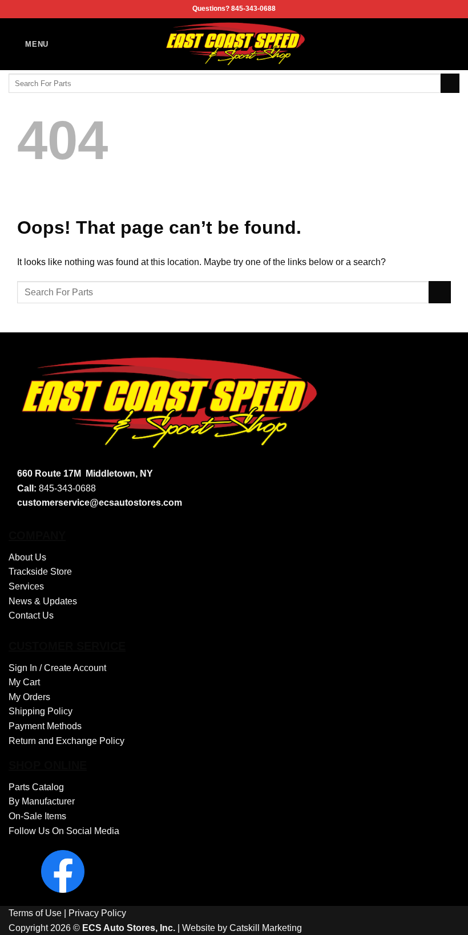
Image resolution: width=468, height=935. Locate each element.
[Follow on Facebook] (452, 44)
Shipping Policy (40, 711)
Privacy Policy (97, 913)
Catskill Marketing (265, 928)
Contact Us (31, 615)
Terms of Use (35, 913)
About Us (27, 557)
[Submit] (450, 83)
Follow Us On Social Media (64, 831)
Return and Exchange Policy (66, 741)
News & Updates (43, 601)
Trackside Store (40, 571)
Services (26, 586)
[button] (29, 44)
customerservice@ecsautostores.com (99, 502)
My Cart (24, 682)
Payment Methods (45, 726)
